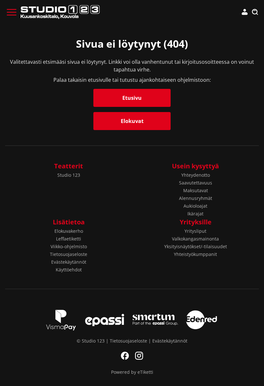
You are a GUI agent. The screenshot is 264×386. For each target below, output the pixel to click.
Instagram (139, 356)
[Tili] (245, 12)
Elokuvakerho (68, 231)
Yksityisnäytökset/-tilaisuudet (195, 246)
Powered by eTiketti (132, 372)
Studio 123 (68, 175)
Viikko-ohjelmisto (69, 246)
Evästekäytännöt (68, 262)
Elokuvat (132, 121)
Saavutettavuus (195, 183)
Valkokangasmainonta (195, 239)
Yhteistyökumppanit (195, 254)
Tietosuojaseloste (68, 254)
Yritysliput (195, 231)
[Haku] (255, 12)
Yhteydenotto (195, 175)
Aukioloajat (195, 206)
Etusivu (132, 97)
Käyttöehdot (69, 270)
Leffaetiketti (68, 239)
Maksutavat (195, 190)
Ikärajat (195, 214)
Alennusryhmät (195, 198)
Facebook (125, 356)
